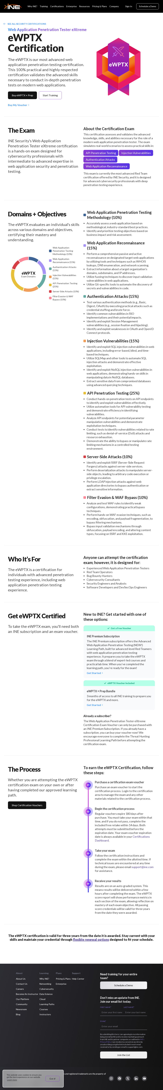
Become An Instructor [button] (27, 994)
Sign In (128, 6)
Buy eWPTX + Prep (22, 95)
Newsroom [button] (21, 1009)
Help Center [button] (78, 978)
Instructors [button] (45, 1014)
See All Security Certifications (26, 23)
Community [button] (21, 1004)
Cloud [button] (42, 999)
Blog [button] (18, 1014)
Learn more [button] (12, 1080)
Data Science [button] (46, 994)
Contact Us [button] (21, 983)
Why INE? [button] (44, 978)
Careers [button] (20, 989)
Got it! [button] (53, 1078)
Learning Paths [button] (46, 1004)
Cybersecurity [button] (46, 989)
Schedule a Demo (147, 6)
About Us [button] (20, 978)
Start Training (50, 95)
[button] (111, 1078)
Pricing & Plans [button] (63, 978)
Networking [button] (45, 983)
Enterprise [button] (61, 983)
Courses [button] (43, 1009)
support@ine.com (142, 867)
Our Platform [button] (22, 999)
